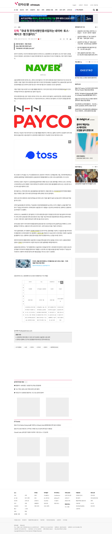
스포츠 (26, 508)
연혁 (92, 500)
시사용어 (56, 500)
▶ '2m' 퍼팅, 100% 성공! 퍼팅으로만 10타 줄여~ (27, 389)
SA (65, 89)
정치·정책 (62, 10)
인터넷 (39, 347)
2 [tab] (97, 27)
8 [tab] (97, 61)
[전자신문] (27, 4)
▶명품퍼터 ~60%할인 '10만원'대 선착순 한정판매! (27, 385)
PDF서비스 (56, 503)
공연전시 (36, 500)
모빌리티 (32, 10)
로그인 (91, 5)
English (74, 5)
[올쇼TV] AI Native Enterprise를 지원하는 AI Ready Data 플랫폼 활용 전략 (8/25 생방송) (37, 425)
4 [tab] (97, 166)
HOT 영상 (78, 167)
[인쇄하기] (70, 39)
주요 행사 (78, 62)
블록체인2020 (54, 347)
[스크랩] (64, 39)
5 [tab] (92, 61)
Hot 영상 (46, 500)
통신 (38, 10)
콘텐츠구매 (67, 500)
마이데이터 (57, 191)
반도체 (22, 10)
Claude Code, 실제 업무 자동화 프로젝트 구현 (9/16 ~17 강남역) (31, 432)
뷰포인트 (46, 503)
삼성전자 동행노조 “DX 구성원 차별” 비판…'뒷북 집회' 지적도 (86, 37)
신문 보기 (67, 498)
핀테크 (20, 242)
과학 (56, 10)
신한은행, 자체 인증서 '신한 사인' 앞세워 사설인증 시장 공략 (33, 337)
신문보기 (81, 5)
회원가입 (96, 5)
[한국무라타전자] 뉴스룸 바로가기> (41, 265)
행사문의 (78, 498)
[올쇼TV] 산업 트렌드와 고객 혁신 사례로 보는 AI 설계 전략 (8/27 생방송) (33, 429)
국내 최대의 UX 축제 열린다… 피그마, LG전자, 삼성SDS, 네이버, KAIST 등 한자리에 (86, 105)
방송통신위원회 (35, 231)
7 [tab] (95, 61)
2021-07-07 (36, 39)
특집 (26, 511)
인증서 (32, 347)
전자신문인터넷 (94, 498)
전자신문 (93, 495)
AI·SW (16, 10)
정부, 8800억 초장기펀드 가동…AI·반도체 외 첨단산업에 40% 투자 (87, 54)
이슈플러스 (46, 495)
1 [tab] (95, 27)
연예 (35, 495)
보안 (26, 347)
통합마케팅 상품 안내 (81, 500)
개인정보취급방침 (80, 506)
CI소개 (92, 503)
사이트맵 (65, 520)
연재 (26, 514)
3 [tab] (89, 61)
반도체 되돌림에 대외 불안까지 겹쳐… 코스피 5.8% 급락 (86, 48)
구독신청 (86, 5)
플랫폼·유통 (49, 10)
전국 (26, 506)
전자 (27, 10)
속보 (15, 495)
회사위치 (93, 506)
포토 (35, 498)
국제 (26, 503)
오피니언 (69, 10)
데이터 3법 (40, 233)
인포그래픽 (46, 506)
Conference (57, 495)
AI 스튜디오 (46, 498)
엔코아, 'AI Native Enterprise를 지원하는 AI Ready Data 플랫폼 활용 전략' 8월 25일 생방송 (86, 95)
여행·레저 (36, 506)
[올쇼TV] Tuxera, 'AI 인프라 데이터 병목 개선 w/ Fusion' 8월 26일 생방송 (86, 89)
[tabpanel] (86, 43)
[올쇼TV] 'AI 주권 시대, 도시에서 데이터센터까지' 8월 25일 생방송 (86, 99)
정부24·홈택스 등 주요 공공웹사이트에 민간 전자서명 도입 (33, 339)
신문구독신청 (68, 495)
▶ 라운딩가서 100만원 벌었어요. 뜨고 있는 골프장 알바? (29, 393)
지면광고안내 (79, 495)
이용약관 (78, 503)
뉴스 (15, 492)
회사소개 (22, 525)
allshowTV (56, 498)
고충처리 (78, 508)
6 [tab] (94, 61)
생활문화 (36, 503)
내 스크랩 (67, 507)
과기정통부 (18, 347)
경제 (43, 10)
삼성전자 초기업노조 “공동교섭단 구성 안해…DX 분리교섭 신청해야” (87, 43)
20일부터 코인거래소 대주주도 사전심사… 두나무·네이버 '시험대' (86, 32)
